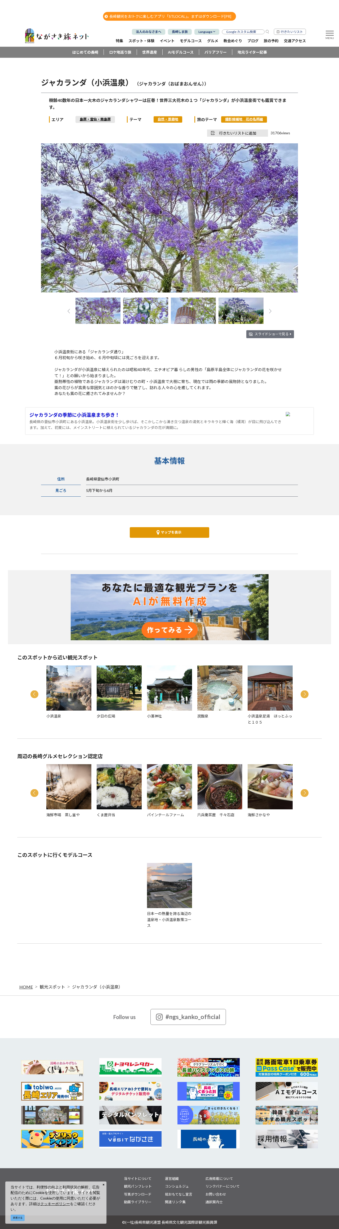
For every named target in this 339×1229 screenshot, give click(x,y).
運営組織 (172, 1178)
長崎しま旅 (180, 32)
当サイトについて (137, 1178)
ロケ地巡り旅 (120, 52)
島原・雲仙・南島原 (95, 119)
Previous (54, 218)
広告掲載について (219, 1178)
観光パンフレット (138, 1186)
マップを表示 (171, 532)
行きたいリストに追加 (237, 133)
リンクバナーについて (223, 1186)
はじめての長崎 (85, 52)
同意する (18, 1217)
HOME (26, 986)
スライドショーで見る (272, 334)
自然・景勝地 (168, 119)
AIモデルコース (181, 52)
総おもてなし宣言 (178, 1194)
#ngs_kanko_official (193, 1016)
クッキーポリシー (55, 1203)
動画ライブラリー (137, 1202)
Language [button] (205, 32)
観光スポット (52, 986)
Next (285, 218)
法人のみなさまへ (148, 32)
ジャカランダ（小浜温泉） (97, 986)
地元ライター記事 (252, 52)
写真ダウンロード (137, 1194)
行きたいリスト (292, 32)
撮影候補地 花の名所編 (244, 119)
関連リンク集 (175, 1202)
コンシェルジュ (177, 1186)
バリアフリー (215, 52)
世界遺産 (149, 52)
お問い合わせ (216, 1194)
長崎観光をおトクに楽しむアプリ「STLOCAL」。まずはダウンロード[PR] (170, 16)
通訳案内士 (214, 1202)
